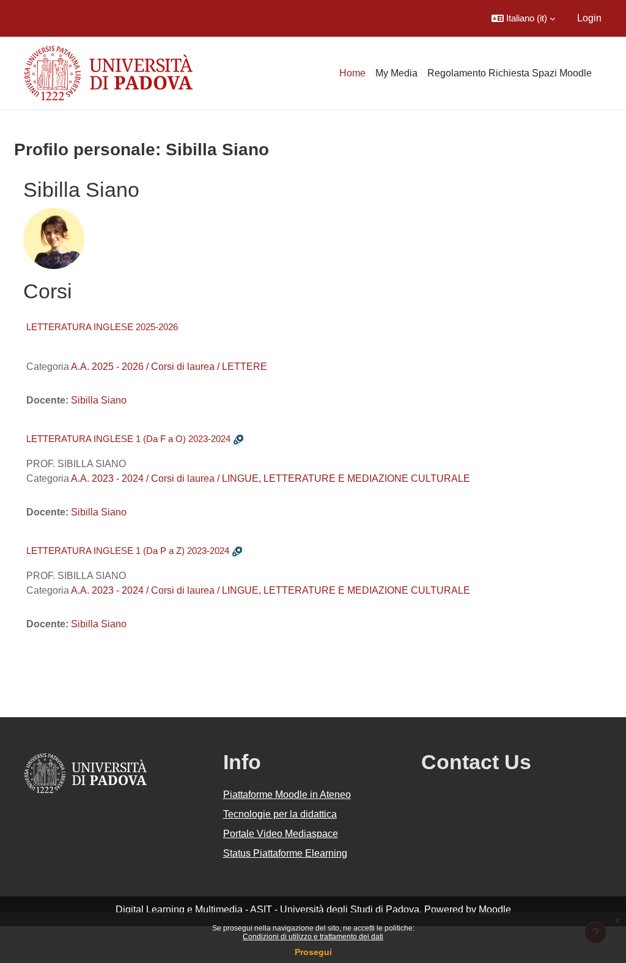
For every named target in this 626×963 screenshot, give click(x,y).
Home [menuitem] (352, 73)
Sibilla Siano (99, 400)
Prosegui (313, 952)
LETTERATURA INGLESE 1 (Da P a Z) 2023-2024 (127, 550)
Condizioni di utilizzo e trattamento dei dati (313, 936)
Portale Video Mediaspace (280, 833)
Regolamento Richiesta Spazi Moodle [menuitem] (509, 73)
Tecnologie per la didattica (280, 814)
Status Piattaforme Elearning (285, 853)
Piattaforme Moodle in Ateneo (287, 794)
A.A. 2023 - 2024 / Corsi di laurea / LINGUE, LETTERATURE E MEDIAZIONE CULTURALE (270, 478)
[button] (523, 18)
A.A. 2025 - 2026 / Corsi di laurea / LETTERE (169, 366)
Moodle (495, 909)
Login (589, 18)
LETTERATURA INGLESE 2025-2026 (102, 327)
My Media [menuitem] (396, 73)
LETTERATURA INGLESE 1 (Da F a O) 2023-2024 (128, 439)
